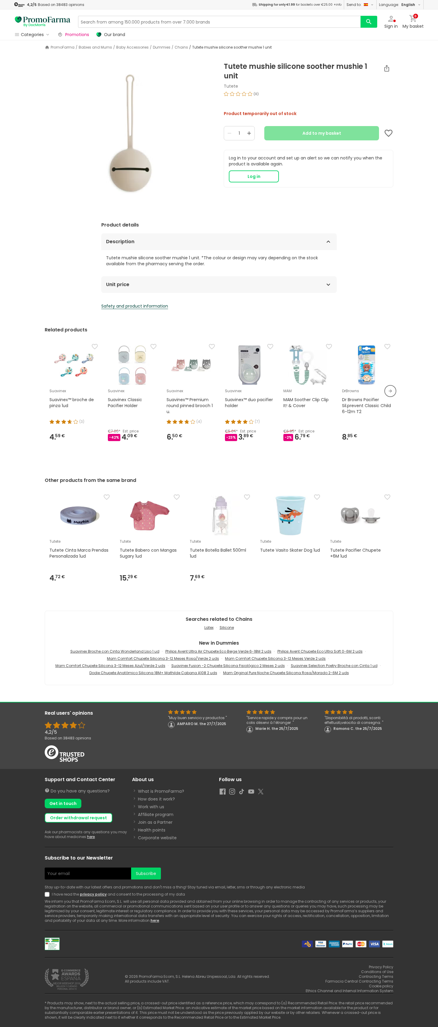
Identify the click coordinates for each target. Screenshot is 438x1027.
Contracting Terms (376, 976)
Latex (209, 627)
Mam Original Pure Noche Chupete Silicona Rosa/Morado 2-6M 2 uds (286, 672)
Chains (181, 47)
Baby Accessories (132, 47)
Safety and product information (134, 306)
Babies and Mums (95, 47)
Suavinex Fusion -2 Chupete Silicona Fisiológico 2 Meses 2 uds (228, 665)
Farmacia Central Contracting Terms (359, 981)
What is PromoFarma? (161, 791)
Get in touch (63, 803)
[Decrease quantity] (229, 133)
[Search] (369, 22)
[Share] (386, 68)
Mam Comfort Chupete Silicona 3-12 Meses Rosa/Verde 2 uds (163, 658)
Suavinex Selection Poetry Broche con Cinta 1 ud (334, 665)
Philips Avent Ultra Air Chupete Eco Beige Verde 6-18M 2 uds (218, 651)
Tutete (231, 86)
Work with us (151, 807)
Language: (397, 4)
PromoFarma (62, 47)
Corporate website (157, 838)
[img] (129, 137)
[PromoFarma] (42, 21)
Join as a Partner (155, 822)
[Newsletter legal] (48, 894)
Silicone (227, 627)
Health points (151, 830)
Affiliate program (155, 814)
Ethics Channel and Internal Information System (349, 990)
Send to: (354, 4)
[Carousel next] (390, 391)
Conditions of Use (377, 971)
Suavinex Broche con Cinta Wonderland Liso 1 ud (114, 651)
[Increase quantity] (249, 133)
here (91, 836)
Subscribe (146, 873)
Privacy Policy (381, 966)
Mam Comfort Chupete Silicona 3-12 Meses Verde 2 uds (275, 658)
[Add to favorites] (388, 133)
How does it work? (156, 799)
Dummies (161, 47)
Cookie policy (381, 986)
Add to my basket (321, 133)
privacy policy (93, 894)
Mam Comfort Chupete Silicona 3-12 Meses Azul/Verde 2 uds (110, 665)
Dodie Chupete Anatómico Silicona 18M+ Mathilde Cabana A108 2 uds (153, 672)
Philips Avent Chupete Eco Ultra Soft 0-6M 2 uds (320, 651)
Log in (254, 176)
